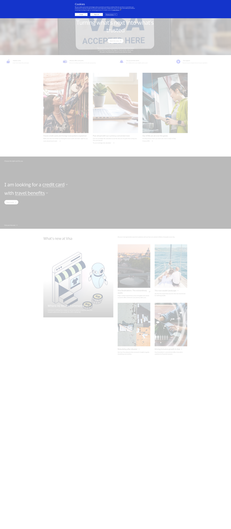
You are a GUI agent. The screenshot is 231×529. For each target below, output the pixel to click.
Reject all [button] (96, 14)
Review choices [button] (110, 14)
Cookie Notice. (115, 10)
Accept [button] (81, 14)
